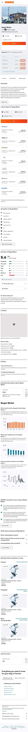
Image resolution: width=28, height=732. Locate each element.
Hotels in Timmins (8, 692)
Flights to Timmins (8, 686)
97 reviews (12, 29)
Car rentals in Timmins (9, 688)
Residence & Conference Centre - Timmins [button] (11, 580)
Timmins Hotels (21, 727)
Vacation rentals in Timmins (10, 694)
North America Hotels (19, 726)
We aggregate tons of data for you (10, 716)
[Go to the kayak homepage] (9, 2)
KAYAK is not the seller (7, 713)
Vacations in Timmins (8, 690)
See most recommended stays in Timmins (21, 619)
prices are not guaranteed (7, 709)
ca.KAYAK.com (6, 726)
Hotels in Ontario (13, 727)
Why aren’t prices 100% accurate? (10, 718)
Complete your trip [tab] (7, 678)
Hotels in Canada (5, 727)
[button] (2, 2)
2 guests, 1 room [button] (7, 39)
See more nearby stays (22, 562)
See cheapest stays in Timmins (22, 590)
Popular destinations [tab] (20, 678)
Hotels (11, 726)
